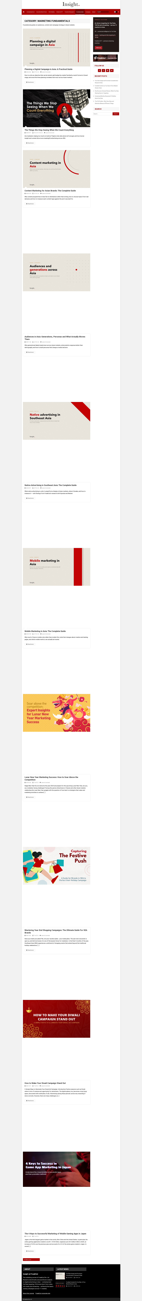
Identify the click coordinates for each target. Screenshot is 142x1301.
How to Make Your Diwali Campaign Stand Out (45, 1083)
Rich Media (51, 12)
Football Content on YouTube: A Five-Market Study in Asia (106, 87)
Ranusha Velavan (38, 132)
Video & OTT (59, 12)
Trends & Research (69, 12)
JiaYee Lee (36, 72)
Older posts (28, 1259)
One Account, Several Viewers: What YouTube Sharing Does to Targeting (107, 92)
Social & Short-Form (41, 12)
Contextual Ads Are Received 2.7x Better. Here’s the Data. (105, 97)
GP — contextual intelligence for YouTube (105, 31)
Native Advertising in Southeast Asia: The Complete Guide (51, 485)
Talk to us (98, 47)
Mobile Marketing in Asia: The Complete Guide (45, 631)
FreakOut (36, 782)
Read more (31, 82)
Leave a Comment (46, 72)
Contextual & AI (31, 12)
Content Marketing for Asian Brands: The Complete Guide (50, 191)
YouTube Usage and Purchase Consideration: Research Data (106, 81)
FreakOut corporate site (43, 1293)
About (93, 12)
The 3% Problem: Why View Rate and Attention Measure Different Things (104, 102)
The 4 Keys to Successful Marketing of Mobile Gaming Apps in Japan (55, 1234)
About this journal (28, 1293)
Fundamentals (80, 12)
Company (87, 12)
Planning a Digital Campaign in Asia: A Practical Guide (48, 69)
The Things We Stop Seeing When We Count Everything (49, 130)
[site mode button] (115, 12)
